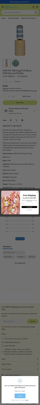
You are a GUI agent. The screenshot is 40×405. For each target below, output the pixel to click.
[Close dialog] (37, 192)
